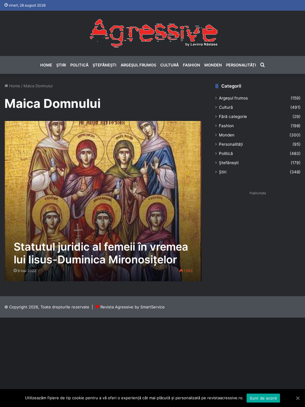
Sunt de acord (263, 398)
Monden (213, 65)
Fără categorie (233, 116)
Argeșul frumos (138, 65)
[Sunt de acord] (298, 398)
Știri (61, 65)
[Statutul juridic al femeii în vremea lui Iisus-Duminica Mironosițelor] (103, 201)
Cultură (169, 65)
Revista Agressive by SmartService (132, 307)
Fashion (191, 65)
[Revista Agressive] (152, 33)
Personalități (241, 65)
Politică (79, 65)
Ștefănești (104, 65)
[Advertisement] (258, 234)
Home (46, 65)
